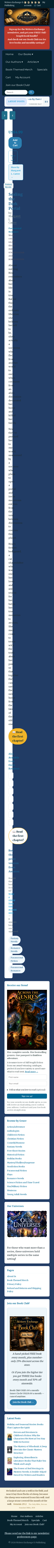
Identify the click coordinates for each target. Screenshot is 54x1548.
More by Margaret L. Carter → (16, 172)
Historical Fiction (15, 1154)
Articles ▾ (33, 61)
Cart (8, 77)
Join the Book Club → (23, 1402)
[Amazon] (10, 775)
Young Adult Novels (17, 1194)
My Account (22, 77)
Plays (9, 1174)
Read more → (31, 1071)
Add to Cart (15, 143)
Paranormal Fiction (17, 959)
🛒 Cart (37, 5)
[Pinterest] (39, 2)
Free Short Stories (16, 1150)
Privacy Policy (14, 1284)
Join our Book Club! (18, 85)
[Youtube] (29, 2)
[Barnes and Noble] (10, 799)
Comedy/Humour (16, 1142)
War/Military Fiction (17, 1186)
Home (10, 54)
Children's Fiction (16, 1135)
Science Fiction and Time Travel (23, 1182)
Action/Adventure (16, 1127)
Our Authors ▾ (14, 61)
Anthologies (13, 1131)
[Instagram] (35, 2)
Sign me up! (27, 1096)
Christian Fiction (15, 1138)
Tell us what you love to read (27, 1090)
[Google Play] (10, 791)
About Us (11, 1276)
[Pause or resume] (46, 101)
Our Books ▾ (25, 54)
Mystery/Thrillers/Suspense (21, 1162)
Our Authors (26, 1516)
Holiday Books (14, 1158)
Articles (39, 1516)
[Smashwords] (10, 822)
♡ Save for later (13, 156)
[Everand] (10, 814)
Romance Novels (15, 950)
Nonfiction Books (16, 1166)
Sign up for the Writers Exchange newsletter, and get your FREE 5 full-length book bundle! (27, 36)
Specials (42, 69)
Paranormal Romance (17, 969)
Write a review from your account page (12, 903)
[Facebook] (32, 2)
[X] (25, 2)
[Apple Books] (10, 783)
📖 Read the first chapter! (17, 736)
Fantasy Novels (8, 185)
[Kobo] (10, 807)
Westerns (11, 1190)
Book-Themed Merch (19, 69)
